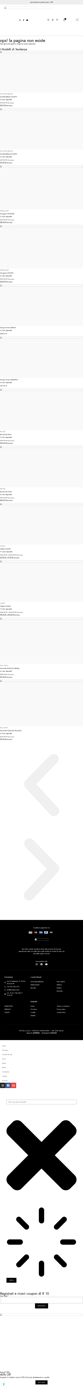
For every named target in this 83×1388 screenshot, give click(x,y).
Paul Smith (61, 982)
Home (32, 1006)
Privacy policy (61, 1009)
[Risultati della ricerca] (41, 1242)
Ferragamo (35, 985)
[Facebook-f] (23, 20)
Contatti (33, 1012)
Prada (59, 988)
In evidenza (5, 1072)
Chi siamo (34, 1009)
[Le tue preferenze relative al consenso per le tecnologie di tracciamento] (4, 1384)
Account (4, 1080)
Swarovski (8, 1006)
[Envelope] (27, 20)
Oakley (7, 1012)
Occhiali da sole (7, 1054)
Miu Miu (33, 988)
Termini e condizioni (63, 1006)
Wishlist (33, 1015)
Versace (7, 1009)
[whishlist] (57, 20)
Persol (59, 985)
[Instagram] (19, 20)
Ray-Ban (60, 991)
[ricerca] (48, 20)
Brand (4, 1067)
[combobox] (41, 1102)
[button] (41, 786)
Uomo (4, 1059)
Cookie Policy (61, 1012)
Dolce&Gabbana (37, 982)
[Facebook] (41, 964)
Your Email (4, 1296)
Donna (4, 1063)
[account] (53, 20)
